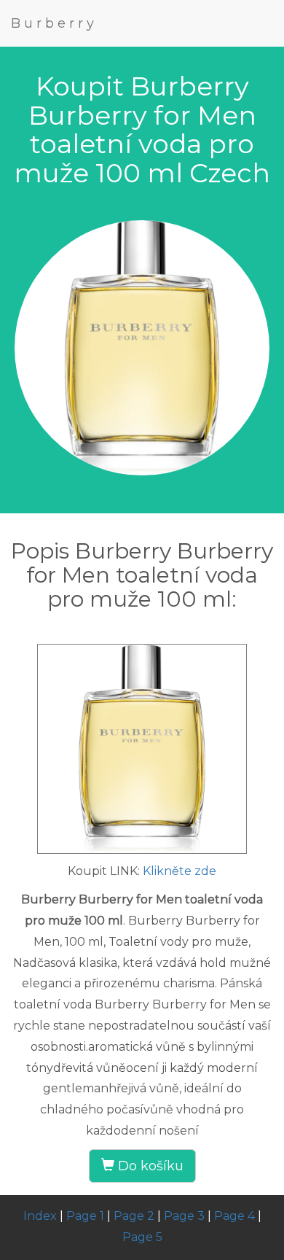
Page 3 (184, 1216)
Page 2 (134, 1216)
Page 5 (142, 1237)
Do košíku (149, 1166)
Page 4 (234, 1216)
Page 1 (85, 1216)
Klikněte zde (179, 871)
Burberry (54, 23)
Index (40, 1216)
